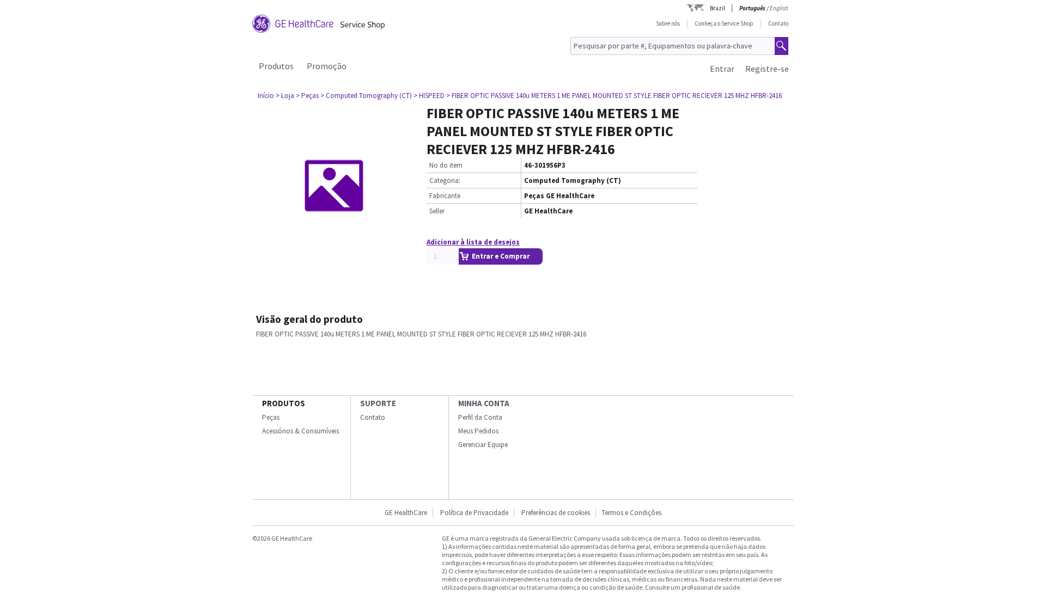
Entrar (722, 68)
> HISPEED (429, 95)
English (779, 8)
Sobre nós (668, 23)
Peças (270, 417)
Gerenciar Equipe (483, 444)
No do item (446, 165)
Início (266, 95)
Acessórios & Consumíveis (300, 431)
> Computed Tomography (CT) (366, 95)
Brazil (717, 8)
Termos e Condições (631, 512)
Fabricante (444, 195)
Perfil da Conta (480, 417)
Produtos (276, 65)
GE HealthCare (406, 512)
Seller (437, 211)
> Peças (307, 95)
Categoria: (444, 180)
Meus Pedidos (478, 431)
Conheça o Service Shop (724, 23)
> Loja (285, 95)
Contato (778, 23)
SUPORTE (378, 403)
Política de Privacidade (474, 512)
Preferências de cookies (555, 512)
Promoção (326, 65)
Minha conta (483, 403)
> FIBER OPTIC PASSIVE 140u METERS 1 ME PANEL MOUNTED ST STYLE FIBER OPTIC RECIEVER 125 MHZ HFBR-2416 (614, 95)
